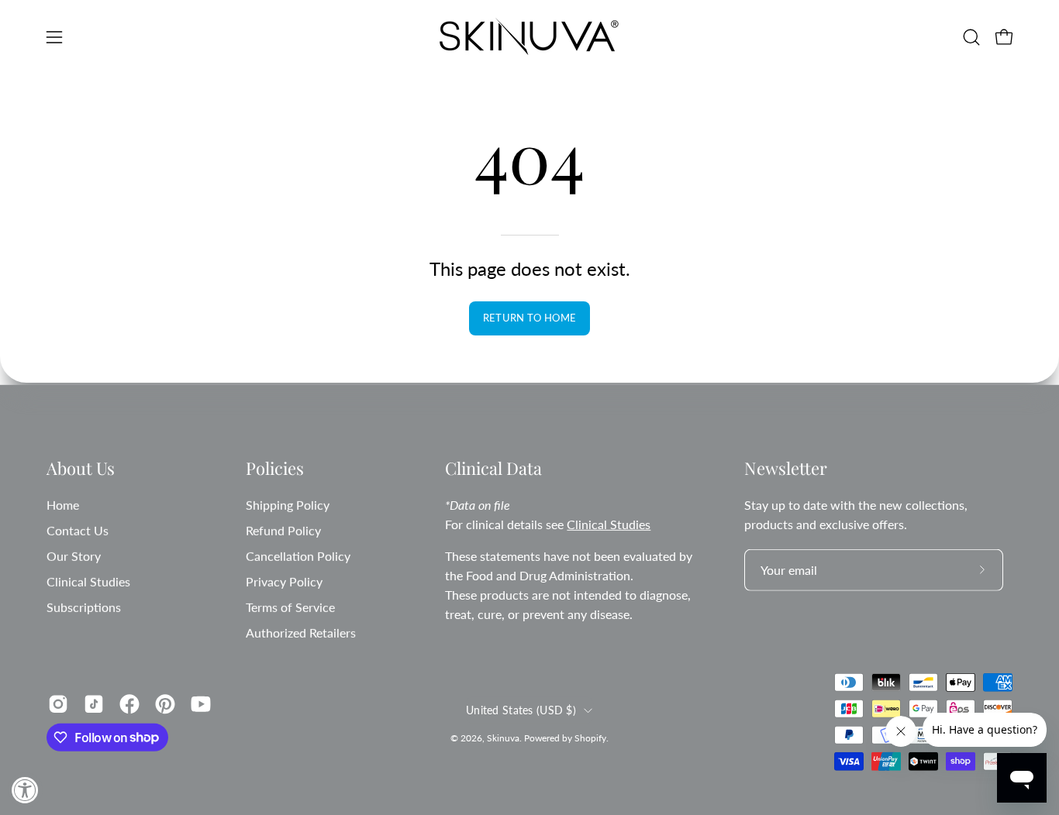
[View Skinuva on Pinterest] (165, 703)
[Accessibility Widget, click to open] (25, 789)
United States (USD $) (521, 710)
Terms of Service (290, 606)
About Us (81, 469)
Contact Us (78, 529)
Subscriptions (84, 606)
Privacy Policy (284, 580)
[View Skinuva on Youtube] (200, 703)
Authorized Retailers (301, 631)
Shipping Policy (287, 504)
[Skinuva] (529, 37)
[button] (971, 37)
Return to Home (529, 317)
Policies (275, 469)
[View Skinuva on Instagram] (58, 703)
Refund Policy (283, 529)
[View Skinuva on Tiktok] (93, 703)
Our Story (74, 555)
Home (63, 504)
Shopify (590, 738)
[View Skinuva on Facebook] (129, 703)
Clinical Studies (88, 580)
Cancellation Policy (298, 555)
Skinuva (503, 738)
